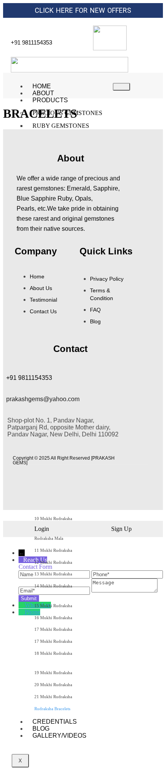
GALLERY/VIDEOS (59, 735)
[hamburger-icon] (121, 87)
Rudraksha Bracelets (52, 708)
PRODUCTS (50, 100)
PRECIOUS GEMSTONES (67, 113)
